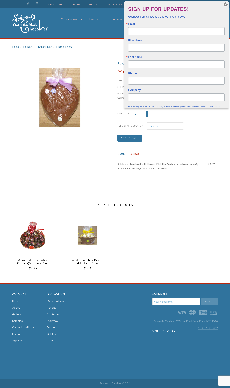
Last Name (135, 57)
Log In (16, 334)
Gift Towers (53, 334)
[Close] (226, 4)
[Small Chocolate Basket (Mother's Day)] (87, 235)
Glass (50, 340)
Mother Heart (64, 46)
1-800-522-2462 (208, 327)
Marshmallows (69, 19)
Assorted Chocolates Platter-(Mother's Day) (33, 261)
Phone (132, 73)
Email (131, 24)
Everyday (52, 320)
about (16, 307)
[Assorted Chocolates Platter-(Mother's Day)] (32, 235)
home (15, 301)
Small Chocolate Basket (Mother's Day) (87, 261)
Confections (117, 19)
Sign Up (17, 340)
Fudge (51, 327)
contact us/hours (23, 327)
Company (134, 90)
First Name (135, 40)
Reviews (134, 153)
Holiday (93, 19)
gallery (16, 314)
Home (15, 46)
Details (121, 153)
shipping (17, 320)
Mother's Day (44, 46)
